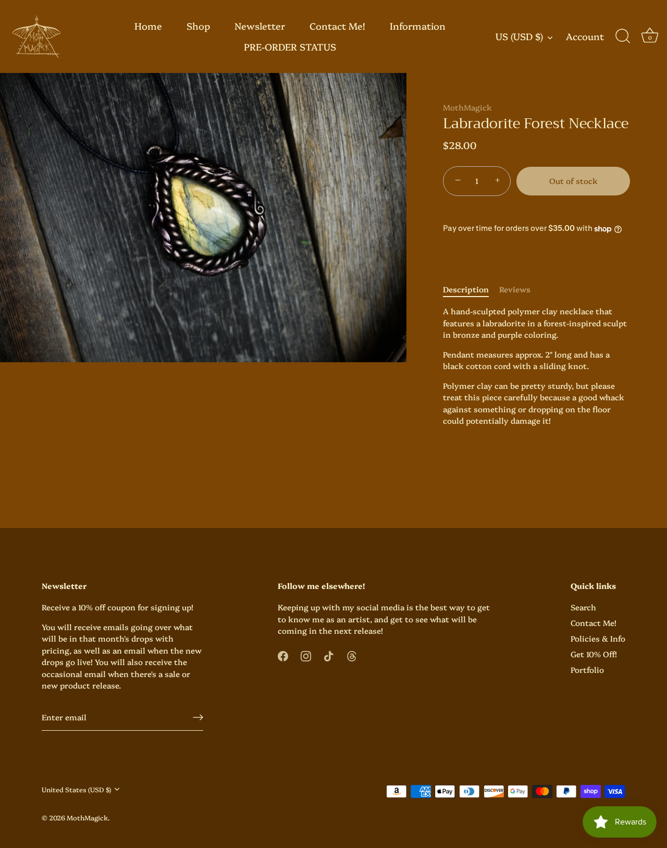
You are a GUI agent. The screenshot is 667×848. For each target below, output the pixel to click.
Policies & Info (598, 638)
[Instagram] (306, 654)
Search (583, 606)
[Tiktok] (329, 654)
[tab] (471, 290)
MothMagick (467, 107)
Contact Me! (337, 25)
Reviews (514, 289)
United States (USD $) (76, 789)
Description (466, 289)
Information (418, 25)
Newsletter (259, 25)
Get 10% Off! (594, 653)
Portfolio (587, 669)
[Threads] (352, 654)
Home (148, 25)
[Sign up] (198, 716)
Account (585, 37)
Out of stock (573, 180)
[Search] (622, 36)
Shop (198, 25)
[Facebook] (283, 654)
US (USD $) (519, 37)
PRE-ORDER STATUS (290, 46)
